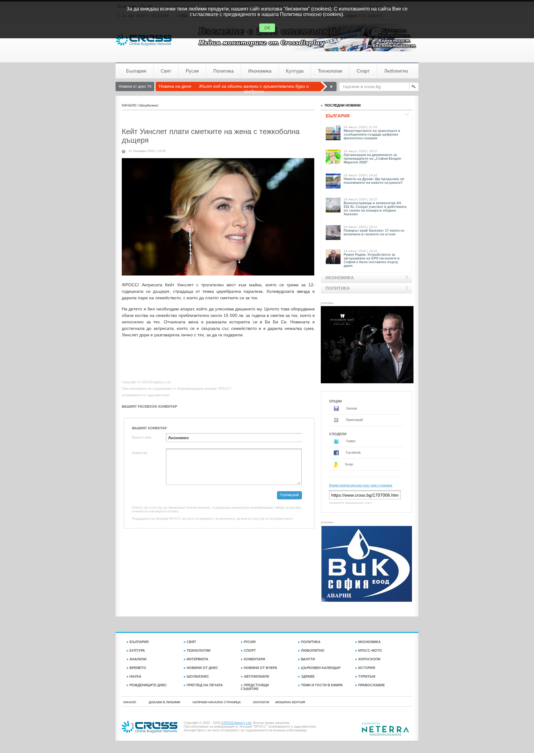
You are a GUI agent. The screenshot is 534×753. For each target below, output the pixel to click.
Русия (192, 71)
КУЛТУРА (137, 650)
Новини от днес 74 (135, 86)
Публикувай (289, 495)
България (136, 71)
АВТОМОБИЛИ (256, 676)
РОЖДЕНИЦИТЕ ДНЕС (148, 685)
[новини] (144, 39)
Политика (223, 71)
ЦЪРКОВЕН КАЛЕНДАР (321, 668)
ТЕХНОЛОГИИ (198, 650)
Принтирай (354, 420)
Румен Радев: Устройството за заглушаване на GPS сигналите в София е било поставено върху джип (372, 260)
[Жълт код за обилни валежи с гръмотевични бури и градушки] (328, 86)
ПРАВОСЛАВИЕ (371, 685)
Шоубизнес (149, 105)
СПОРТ (250, 650)
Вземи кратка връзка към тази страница (360, 485)
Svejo (348, 464)
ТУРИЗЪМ (366, 676)
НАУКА (135, 676)
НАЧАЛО (129, 105)
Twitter (350, 441)
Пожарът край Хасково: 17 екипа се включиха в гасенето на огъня (374, 232)
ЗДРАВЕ (308, 676)
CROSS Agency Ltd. (236, 723)
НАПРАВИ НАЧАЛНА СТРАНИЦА (217, 702)
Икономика (259, 71)
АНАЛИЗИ (137, 659)
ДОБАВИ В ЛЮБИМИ (164, 702)
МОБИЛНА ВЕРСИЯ (290, 702)
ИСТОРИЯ (366, 668)
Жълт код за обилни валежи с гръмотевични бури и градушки (254, 89)
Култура (294, 71)
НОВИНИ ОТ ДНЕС (202, 668)
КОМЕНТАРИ (254, 659)
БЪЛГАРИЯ (139, 642)
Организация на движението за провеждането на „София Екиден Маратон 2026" (372, 158)
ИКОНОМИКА (369, 642)
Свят (166, 71)
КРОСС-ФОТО (370, 650)
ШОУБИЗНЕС (198, 676)
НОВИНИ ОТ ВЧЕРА (260, 668)
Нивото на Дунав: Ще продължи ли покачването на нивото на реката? (374, 180)
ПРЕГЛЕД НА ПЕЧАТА (205, 685)
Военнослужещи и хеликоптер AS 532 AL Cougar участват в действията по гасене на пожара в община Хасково (375, 208)
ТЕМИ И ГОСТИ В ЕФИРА (322, 685)
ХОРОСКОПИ (369, 659)
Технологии (330, 71)
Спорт (363, 71)
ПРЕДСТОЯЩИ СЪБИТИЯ (255, 687)
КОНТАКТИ (261, 702)
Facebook (353, 452)
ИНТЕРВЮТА (197, 659)
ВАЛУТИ (308, 659)
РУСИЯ (250, 642)
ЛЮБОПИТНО (312, 650)
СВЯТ (191, 642)
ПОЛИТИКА (310, 642)
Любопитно (396, 71)
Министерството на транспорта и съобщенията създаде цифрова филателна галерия (372, 134)
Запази (351, 408)
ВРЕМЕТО (137, 668)
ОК (267, 27)
